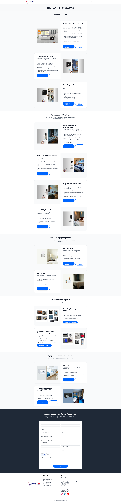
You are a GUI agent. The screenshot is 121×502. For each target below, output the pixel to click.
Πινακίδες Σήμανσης (47, 482)
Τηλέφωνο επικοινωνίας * (45, 432)
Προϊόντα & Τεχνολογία (47, 480)
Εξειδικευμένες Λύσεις (47, 479)
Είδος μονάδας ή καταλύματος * (46, 440)
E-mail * (62, 432)
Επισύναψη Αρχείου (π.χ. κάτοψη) (46, 453)
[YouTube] (68, 494)
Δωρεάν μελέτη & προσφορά (68, 47)
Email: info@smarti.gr (65, 483)
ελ (90, 1)
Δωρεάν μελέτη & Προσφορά (42, 75)
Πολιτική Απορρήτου (47, 485)
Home (44, 477)
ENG (93, 1)
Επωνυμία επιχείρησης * (45, 423)
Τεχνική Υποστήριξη (47, 483)
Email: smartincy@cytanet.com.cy (67, 489)
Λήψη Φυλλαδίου (80, 47)
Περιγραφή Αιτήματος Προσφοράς (46, 457)
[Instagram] (62, 494)
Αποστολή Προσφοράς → (60, 466)
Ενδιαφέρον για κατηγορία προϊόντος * (47, 436)
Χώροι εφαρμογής (64, 444)
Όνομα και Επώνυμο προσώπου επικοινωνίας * (68, 423)
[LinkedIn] (65, 494)
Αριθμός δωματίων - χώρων (45, 444)
